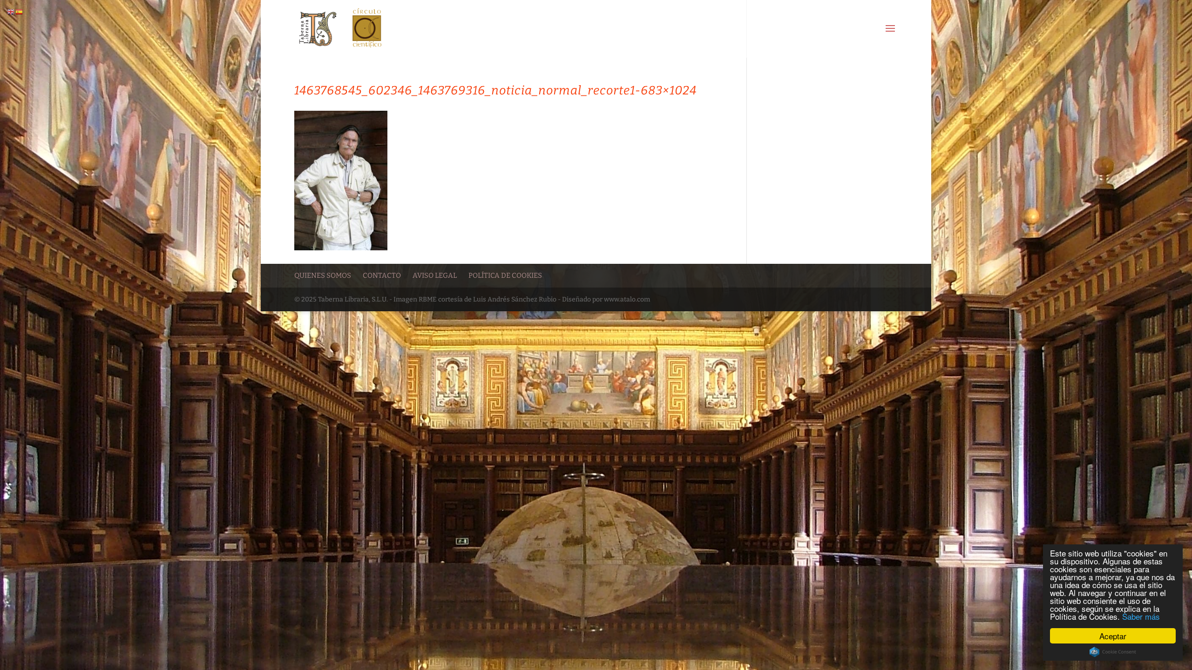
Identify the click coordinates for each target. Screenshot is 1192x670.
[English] (11, 12)
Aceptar (1112, 636)
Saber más (1141, 616)
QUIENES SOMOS (322, 275)
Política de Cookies (505, 275)
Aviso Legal (435, 275)
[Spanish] (19, 12)
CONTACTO (382, 275)
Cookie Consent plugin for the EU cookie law (1113, 652)
